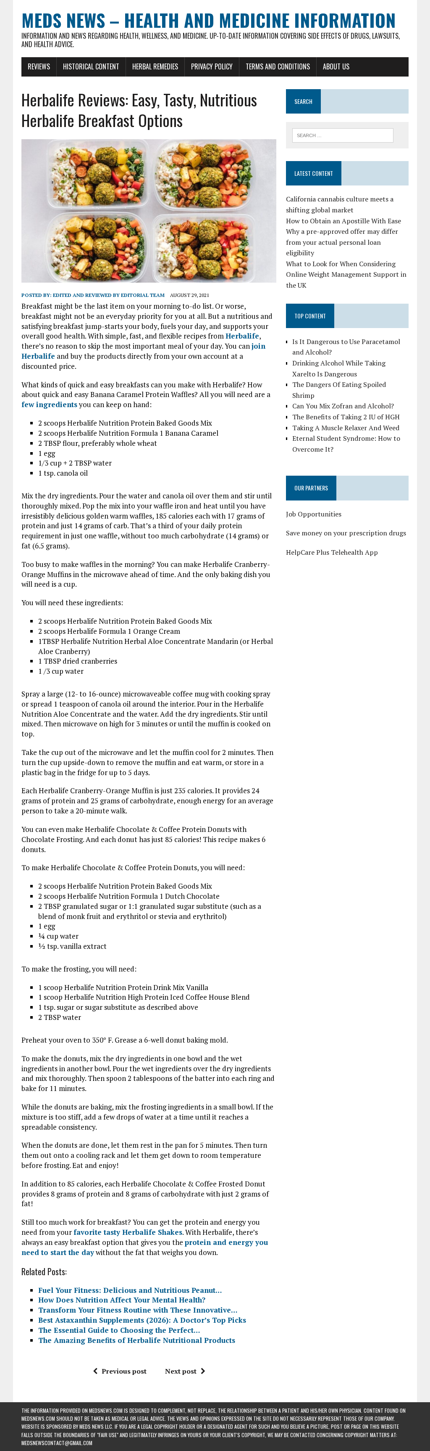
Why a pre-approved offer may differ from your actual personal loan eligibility (342, 242)
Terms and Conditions (278, 66)
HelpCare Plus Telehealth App (332, 552)
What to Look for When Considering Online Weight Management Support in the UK (346, 274)
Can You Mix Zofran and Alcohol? (343, 405)
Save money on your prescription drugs (346, 533)
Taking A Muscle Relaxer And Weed (345, 427)
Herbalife (242, 336)
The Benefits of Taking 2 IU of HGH (346, 416)
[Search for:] (343, 134)
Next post (181, 1371)
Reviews (39, 66)
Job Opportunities (313, 514)
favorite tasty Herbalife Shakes (127, 1232)
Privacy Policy (212, 66)
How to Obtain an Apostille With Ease (343, 220)
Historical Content (91, 66)
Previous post (124, 1371)
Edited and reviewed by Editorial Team (109, 295)
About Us (336, 66)
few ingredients (49, 404)
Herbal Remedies (155, 66)
